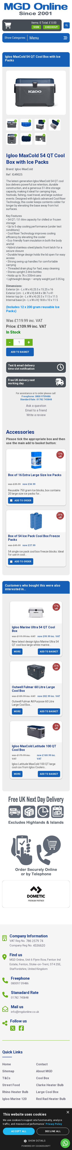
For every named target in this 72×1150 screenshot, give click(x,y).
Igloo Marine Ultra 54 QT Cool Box (33, 629)
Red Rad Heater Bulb (51, 1099)
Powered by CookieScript (36, 1146)
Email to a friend (36, 410)
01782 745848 (20, 997)
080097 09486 (20, 983)
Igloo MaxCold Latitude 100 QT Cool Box (34, 748)
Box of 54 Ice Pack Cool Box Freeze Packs (34, 538)
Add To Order (22, 500)
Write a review (36, 415)
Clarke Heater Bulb (50, 1085)
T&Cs (6, 1078)
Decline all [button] (53, 1131)
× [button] (67, 1112)
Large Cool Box (47, 1092)
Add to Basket (20, 352)
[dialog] (36, 1129)
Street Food (11, 1085)
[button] (36, 1141)
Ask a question (36, 406)
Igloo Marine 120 (14, 1099)
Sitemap (8, 1071)
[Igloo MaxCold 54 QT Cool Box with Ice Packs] (36, 93)
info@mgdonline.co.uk (25, 1012)
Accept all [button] (18, 1131)
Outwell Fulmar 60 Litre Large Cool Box (33, 689)
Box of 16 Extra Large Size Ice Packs (34, 475)
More (17, 651)
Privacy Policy (54, 1124)
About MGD (44, 1071)
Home (6, 1064)
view (36, 27)
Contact (42, 1064)
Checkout (51, 27)
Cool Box (42, 1078)
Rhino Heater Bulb (15, 1092)
